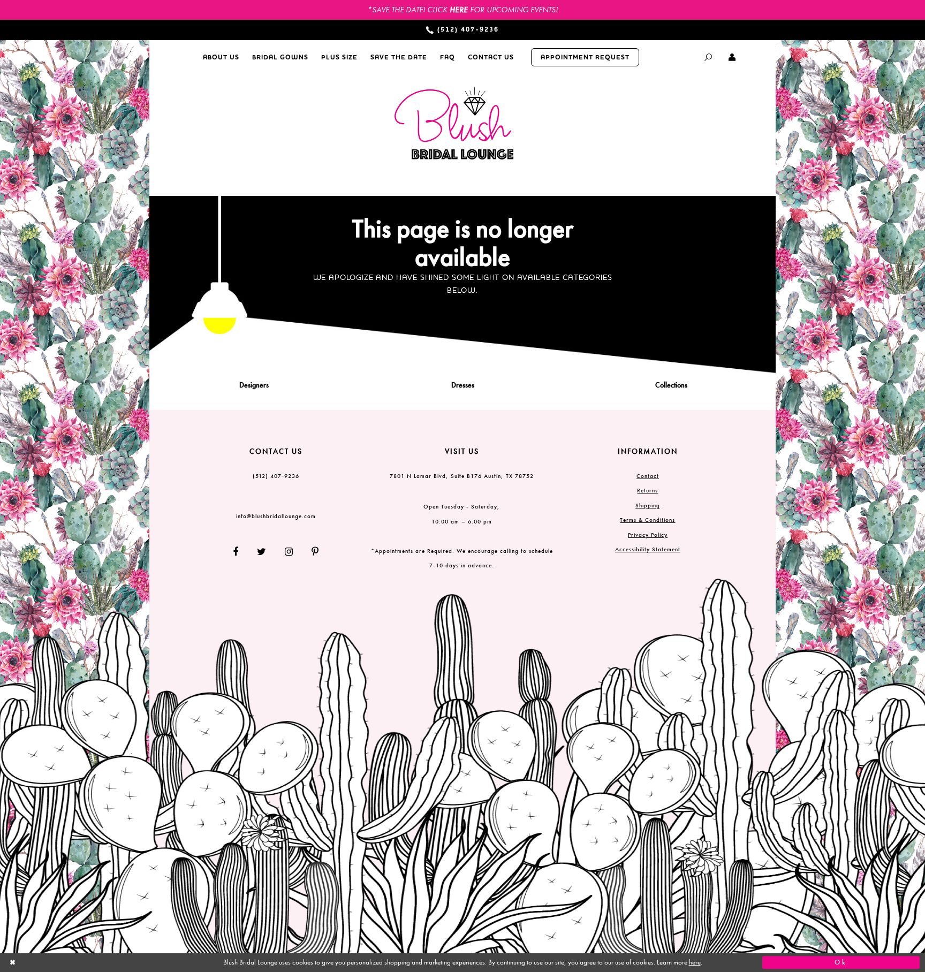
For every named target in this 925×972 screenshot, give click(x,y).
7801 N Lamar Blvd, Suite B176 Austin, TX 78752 (462, 476)
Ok (841, 962)
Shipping (647, 505)
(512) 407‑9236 (276, 476)
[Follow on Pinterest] (311, 552)
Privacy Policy (648, 534)
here (695, 962)
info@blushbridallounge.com (276, 516)
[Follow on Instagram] (289, 552)
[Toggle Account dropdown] (733, 57)
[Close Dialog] (84, 962)
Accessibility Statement (647, 549)
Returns (647, 490)
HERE (459, 9)
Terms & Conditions (647, 519)
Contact (647, 476)
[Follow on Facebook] (240, 552)
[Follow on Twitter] (262, 552)
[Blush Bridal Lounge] (454, 124)
